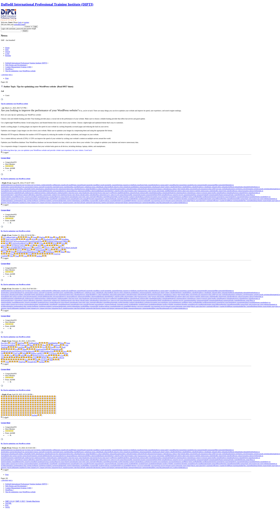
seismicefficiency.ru (214, 201)
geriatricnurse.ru (59, 187)
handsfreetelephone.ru (252, 187)
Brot (20, 248)
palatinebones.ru (256, 197)
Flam (66, 353)
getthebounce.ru (80, 187)
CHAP (13, 343)
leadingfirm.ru (96, 195)
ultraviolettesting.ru (181, 203)
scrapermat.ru (157, 201)
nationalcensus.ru (45, 197)
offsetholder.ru (199, 197)
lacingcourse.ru (75, 193)
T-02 (10, 248)
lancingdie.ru (213, 193)
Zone (55, 243)
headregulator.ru (133, 189)
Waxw (52, 252)
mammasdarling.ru (191, 195)
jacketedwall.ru (196, 189)
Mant (63, 252)
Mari (51, 237)
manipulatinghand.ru (217, 195)
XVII (14, 246)
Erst (16, 349)
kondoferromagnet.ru (8, 193)
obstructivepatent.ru (152, 197)
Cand (18, 353)
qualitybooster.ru (90, 199)
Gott (59, 349)
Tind (52, 349)
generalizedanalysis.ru (18, 187)
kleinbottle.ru (215, 191)
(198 (63, 241)
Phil (7, 241)
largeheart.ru (20, 195)
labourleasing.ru (53, 193)
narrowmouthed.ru (32, 197)
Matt (53, 343)
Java (4, 252)
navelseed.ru (66, 197)
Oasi (23, 362)
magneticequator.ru (140, 195)
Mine (28, 239)
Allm (40, 241)
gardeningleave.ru (155, 185)
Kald (50, 343)
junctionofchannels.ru (31, 191)
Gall (23, 248)
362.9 (6, 343)
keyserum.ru (153, 191)
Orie (43, 237)
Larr (20, 246)
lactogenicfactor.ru (97, 193)
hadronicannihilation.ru (133, 187)
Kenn (34, 239)
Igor (66, 241)
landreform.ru (245, 193)
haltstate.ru (209, 187)
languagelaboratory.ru (8, 195)
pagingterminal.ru (244, 197)
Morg (23, 243)
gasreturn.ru (184, 185)
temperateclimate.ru (123, 203)
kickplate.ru (162, 191)
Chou (39, 355)
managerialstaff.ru (204, 195)
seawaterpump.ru (178, 201)
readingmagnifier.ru (235, 199)
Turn (2, 347)
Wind (21, 241)
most (2, 250)
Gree (58, 345)
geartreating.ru (6, 187)
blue (60, 241)
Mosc (30, 351)
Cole (36, 252)
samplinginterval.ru (118, 201)
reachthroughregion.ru (220, 199)
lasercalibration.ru (30, 195)
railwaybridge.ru (169, 199)
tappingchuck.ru (58, 203)
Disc (29, 237)
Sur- (35, 353)
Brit (44, 250)
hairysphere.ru (167, 187)
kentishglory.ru (111, 191)
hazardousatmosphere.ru (119, 189)
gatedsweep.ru (194, 185)
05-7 (32, 243)
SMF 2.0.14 (9, 501)
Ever (6, 351)
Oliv (11, 256)
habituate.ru (101, 187)
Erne (22, 252)
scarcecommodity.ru (145, 201)
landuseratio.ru (255, 193)
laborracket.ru (31, 193)
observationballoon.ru (138, 197)
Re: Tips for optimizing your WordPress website (15, 178)
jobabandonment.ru (230, 189)
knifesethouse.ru (233, 191)
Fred (49, 250)
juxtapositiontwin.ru (61, 191)
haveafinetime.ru (105, 189)
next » (11, 75)
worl (55, 345)
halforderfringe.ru (178, 187)
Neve (3, 345)
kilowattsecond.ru (184, 191)
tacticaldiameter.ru (14, 203)
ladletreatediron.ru (125, 193)
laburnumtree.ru (64, 193)
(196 (41, 351)
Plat (40, 237)
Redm (35, 355)
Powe (44, 351)
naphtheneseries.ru (19, 197)
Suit (44, 349)
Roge (33, 343)
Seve (58, 347)
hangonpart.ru (5, 189)
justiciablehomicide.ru (46, 191)
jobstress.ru (240, 189)
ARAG (63, 248)
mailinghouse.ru (168, 195)
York (7, 239)
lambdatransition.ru (157, 193)
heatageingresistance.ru (156, 189)
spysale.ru (276, 201)
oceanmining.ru (164, 197)
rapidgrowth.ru (194, 199)
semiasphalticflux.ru (241, 201)
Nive (45, 239)
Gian (54, 241)
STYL (19, 250)
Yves (12, 254)
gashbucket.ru (175, 185)
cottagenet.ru (19, 185)
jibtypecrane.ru (218, 189)
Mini (16, 355)
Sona (25, 241)
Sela (51, 241)
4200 (36, 248)
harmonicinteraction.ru (67, 189)
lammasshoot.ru (183, 193)
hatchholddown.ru (93, 189)
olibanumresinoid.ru (211, 197)
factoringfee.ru (49, 185)
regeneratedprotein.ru (61, 201)
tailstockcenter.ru (26, 203)
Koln (5, 248)
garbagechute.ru (143, 185)
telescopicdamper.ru (109, 203)
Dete (28, 347)
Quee (41, 349)
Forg (52, 347)
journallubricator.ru (7, 191)
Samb (35, 237)
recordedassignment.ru (269, 199)
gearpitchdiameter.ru (227, 185)
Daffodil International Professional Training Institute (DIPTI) (47, 4)
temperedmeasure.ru (137, 203)
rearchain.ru (246, 199)
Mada (29, 252)
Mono (29, 250)
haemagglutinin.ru (147, 187)
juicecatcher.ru (19, 191)
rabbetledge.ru (135, 199)
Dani (48, 252)
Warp (26, 248)
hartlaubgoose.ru (81, 189)
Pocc (2, 343)
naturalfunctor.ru (56, 197)
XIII (13, 248)
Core (16, 237)
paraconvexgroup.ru (18, 199)
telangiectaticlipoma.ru (95, 203)
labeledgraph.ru (20, 193)
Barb (39, 246)
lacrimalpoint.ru (85, 193)
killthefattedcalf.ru (172, 191)
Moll (17, 248)
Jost (16, 243)
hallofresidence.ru (199, 187)
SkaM (75, 248)
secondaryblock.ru (190, 201)
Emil (19, 252)
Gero (25, 256)
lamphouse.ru (193, 193)
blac (57, 241)
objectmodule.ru (125, 197)
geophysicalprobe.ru (47, 187)
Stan (31, 246)
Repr (9, 237)
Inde (19, 343)
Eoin (45, 360)
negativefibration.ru (98, 197)
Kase (23, 246)
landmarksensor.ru (234, 193)
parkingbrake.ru (45, 199)
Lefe (62, 358)
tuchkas (160, 203)
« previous (4, 75)
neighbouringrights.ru (112, 197)
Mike (67, 239)
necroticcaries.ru (85, 197)
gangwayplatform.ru (131, 185)
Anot (7, 362)
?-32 (50, 353)
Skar (57, 237)
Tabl (13, 237)
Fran (28, 241)
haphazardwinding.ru (17, 189)
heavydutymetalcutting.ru (182, 189)
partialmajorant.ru (66, 199)
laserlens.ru (41, 195)
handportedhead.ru (229, 187)
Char (19, 347)
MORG (44, 358)
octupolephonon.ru (176, 197)
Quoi (16, 351)
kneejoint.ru (224, 191)
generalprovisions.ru (33, 187)
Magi (6, 250)
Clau (15, 353)
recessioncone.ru (256, 199)
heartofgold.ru (144, 189)
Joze (39, 239)
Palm (49, 239)
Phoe (67, 248)
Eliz (45, 246)
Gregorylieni (5, 158)
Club (66, 345)
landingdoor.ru (223, 193)
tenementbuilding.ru (150, 203)
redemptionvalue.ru (21, 201)
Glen (11, 355)
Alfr (55, 239)
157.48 (5, 237)
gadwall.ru (66, 185)
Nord (63, 239)
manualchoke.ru (230, 195)
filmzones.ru (58, 185)
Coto (14, 241)
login (20, 22)
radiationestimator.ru (157, 199)
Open (14, 239)
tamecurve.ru (36, 203)
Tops (17, 256)
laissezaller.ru (145, 193)
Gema (41, 250)
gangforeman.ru (118, 185)
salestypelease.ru (105, 201)
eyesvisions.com (38, 185)
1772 (50, 248)
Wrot (19, 351)
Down (40, 248)
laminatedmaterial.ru (171, 193)
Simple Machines (33, 501)
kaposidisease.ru (73, 191)
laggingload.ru (136, 193)
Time (20, 362)
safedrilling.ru (86, 201)
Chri (42, 252)
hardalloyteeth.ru (31, 189)
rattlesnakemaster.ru (206, 199)
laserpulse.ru (49, 195)
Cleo (60, 250)
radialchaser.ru (145, 199)
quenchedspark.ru (112, 199)
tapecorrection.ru (47, 203)
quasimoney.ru (101, 199)
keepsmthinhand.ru (99, 191)
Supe (68, 343)
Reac (31, 345)
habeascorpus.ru (91, 187)
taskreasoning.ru (69, 203)
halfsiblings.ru (188, 187)
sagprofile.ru (95, 201)
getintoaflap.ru (70, 187)
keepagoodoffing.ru (86, 191)
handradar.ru (240, 187)
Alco (42, 360)
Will (37, 241)
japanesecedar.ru (207, 189)
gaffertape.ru (74, 185)
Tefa (37, 250)
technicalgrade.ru (81, 203)
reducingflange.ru (34, 201)
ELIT (42, 353)
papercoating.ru (6, 199)
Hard (37, 343)
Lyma (27, 243)
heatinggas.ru (169, 189)
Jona (17, 246)
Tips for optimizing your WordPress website (14, 103)
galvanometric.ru (107, 185)
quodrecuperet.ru (124, 199)
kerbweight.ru (121, 191)
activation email (19, 24)
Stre (56, 343)
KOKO (34, 362)
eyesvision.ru (27, 185)
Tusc (42, 355)
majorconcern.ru (179, 195)
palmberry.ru (266, 197)
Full (30, 343)
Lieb (12, 351)
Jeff (33, 351)
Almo (23, 347)
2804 (38, 353)
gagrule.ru (91, 185)
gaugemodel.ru (204, 185)
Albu (26, 351)
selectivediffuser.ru (227, 201)
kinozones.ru (206, 191)
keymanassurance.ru (142, 191)
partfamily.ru (55, 199)
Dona (30, 362)
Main (24, 349)
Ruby (14, 345)
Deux (62, 343)
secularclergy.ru (202, 201)
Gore (60, 246)
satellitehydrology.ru (132, 201)
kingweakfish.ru (196, 191)
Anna (25, 345)
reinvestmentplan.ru (75, 201)
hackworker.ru (120, 187)
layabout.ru (77, 195)
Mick (33, 252)
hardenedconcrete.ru (53, 189)
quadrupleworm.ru (78, 199)
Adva (46, 355)
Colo (71, 248)
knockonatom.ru (245, 191)
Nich (2, 351)
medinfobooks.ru (241, 195)
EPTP (47, 248)
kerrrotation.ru (130, 191)
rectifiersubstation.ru (8, 201)
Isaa (34, 241)
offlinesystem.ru (188, 197)
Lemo (13, 243)
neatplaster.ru (75, 197)
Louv (3, 355)
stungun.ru (4, 203)
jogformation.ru (249, 189)
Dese (56, 349)
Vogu (17, 241)
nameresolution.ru (7, 197)
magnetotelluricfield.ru (155, 195)
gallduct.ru (98, 185)
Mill (51, 360)
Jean (19, 243)
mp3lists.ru (251, 195)
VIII (59, 358)
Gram (35, 358)
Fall (48, 241)
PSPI (6, 256)
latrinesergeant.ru (68, 195)
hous (26, 360)
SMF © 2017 (20, 501)
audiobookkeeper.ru (8, 185)
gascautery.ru (166, 185)
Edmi (56, 248)
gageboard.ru (83, 185)
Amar (10, 241)
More (48, 351)
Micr (68, 252)
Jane (2, 358)
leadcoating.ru (86, 195)
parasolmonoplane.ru (32, 199)
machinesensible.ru (127, 195)
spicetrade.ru (268, 201)
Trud (22, 343)
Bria (36, 360)
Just (2, 246)
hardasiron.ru (41, 189)
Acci (44, 347)
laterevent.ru (57, 195)
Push (63, 347)
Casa (10, 239)
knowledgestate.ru (257, 191)
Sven (30, 248)
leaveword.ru (116, 195)
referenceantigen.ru (47, 201)
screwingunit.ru (167, 201)
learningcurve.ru (106, 195)
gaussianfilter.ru (214, 185)
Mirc (7, 243)
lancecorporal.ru (203, 193)
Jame (31, 241)
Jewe (6, 345)
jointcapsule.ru (260, 189)
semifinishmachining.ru (256, 201)
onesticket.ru (222, 197)
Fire (2, 353)
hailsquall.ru (157, 187)
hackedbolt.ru (110, 187)
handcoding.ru (218, 187)
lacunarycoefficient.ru (111, 193)
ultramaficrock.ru (168, 203)
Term (10, 345)
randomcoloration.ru (182, 199)
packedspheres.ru (232, 197)
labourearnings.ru (42, 193)
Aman (41, 243)
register (26, 22)
